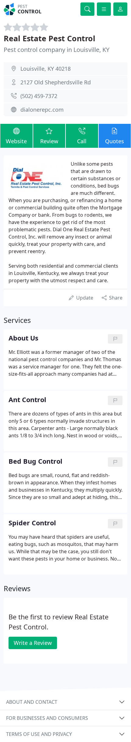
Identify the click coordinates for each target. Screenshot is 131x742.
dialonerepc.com (42, 109)
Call (82, 141)
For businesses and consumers (47, 718)
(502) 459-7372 (38, 96)
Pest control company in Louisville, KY (56, 50)
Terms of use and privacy (39, 734)
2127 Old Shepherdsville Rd (55, 82)
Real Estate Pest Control (49, 38)
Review (49, 141)
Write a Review (33, 642)
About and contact (31, 702)
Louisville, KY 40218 (45, 68)
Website (16, 141)
